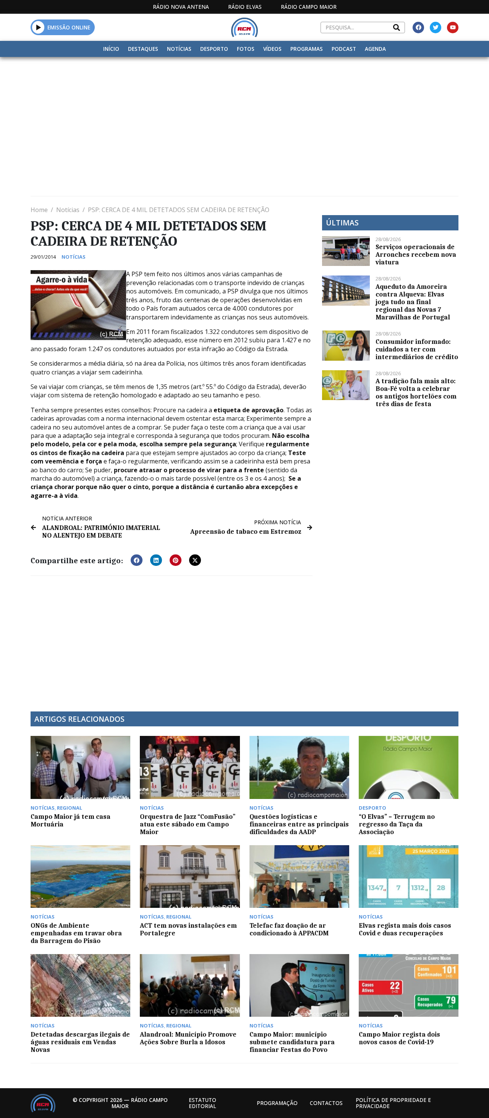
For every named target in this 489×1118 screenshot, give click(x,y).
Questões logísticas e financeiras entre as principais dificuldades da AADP (299, 824)
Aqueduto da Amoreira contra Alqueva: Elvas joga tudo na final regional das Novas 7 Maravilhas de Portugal (413, 302)
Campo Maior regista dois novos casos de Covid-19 (399, 1038)
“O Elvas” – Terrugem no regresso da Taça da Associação (397, 824)
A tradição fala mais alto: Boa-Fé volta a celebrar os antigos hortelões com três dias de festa (416, 392)
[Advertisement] (244, 114)
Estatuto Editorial (202, 1103)
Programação (277, 1103)
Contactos (326, 1103)
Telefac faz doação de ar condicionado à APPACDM (289, 929)
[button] (38, 27)
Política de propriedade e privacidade (393, 1103)
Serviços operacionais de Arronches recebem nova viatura (416, 254)
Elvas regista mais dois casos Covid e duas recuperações (405, 929)
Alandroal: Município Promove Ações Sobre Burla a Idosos (188, 1038)
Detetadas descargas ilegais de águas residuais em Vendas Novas (80, 1042)
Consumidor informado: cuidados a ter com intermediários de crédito (417, 349)
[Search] (397, 27)
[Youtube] (452, 27)
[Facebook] (418, 27)
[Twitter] (435, 27)
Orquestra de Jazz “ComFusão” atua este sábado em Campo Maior (187, 824)
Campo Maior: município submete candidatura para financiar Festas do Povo (292, 1042)
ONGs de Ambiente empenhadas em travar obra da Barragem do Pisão (76, 933)
